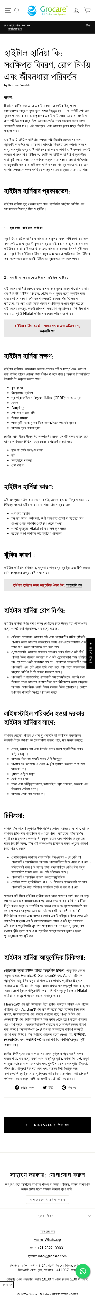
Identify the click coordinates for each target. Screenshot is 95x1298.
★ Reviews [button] (90, 653)
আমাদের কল (47, 1231)
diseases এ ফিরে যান (50, 1124)
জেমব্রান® (11, 1039)
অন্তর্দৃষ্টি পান (48, 331)
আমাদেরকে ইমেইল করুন (47, 1199)
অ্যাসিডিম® (33, 1039)
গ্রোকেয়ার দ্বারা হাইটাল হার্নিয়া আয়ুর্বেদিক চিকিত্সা (34, 970)
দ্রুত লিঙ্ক (46, 1215)
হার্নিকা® (79, 1034)
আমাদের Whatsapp (47, 1240)
